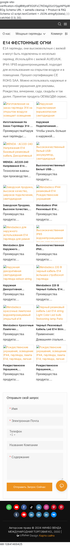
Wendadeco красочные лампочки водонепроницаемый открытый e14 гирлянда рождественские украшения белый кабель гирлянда (18, 327)
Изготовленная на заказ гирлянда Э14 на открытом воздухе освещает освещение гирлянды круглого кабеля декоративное (18, 124)
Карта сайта (47, 535)
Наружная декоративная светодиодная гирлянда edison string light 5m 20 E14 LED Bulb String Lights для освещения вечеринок (18, 287)
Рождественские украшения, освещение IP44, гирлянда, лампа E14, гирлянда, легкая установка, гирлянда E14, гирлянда (17, 367)
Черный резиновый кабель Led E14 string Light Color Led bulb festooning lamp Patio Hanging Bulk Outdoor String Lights (51, 327)
